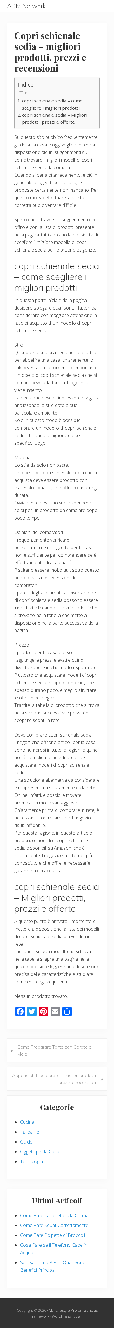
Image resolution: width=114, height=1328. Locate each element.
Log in (78, 1316)
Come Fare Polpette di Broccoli (52, 1235)
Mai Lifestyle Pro (63, 1310)
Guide (26, 1142)
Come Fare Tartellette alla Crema (54, 1215)
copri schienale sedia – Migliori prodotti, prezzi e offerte (54, 118)
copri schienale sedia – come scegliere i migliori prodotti (52, 104)
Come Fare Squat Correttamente (54, 1225)
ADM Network (26, 6)
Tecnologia (31, 1161)
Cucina (27, 1122)
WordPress (61, 1316)
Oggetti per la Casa (39, 1151)
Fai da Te (29, 1132)
